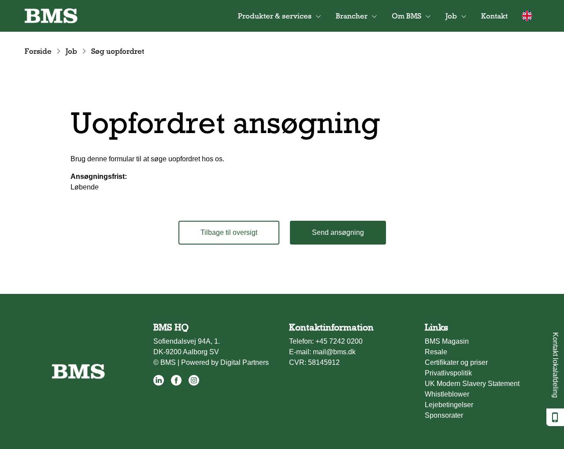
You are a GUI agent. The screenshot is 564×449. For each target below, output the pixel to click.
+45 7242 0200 (339, 341)
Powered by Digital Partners (225, 362)
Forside (38, 51)
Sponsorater (444, 415)
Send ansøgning (338, 232)
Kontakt (494, 16)
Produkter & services (275, 16)
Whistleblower (447, 394)
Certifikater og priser (456, 362)
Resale (436, 352)
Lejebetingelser (449, 404)
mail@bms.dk (334, 352)
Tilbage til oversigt (228, 232)
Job (71, 51)
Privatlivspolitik (448, 373)
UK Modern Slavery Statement (472, 383)
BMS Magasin (447, 341)
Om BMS (406, 16)
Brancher (351, 16)
